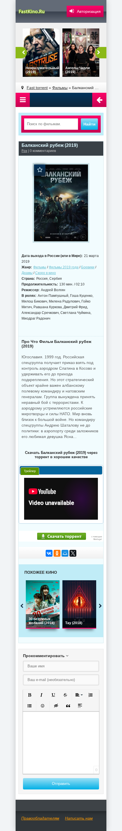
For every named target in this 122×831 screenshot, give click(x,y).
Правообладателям (40, 818)
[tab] (29, 471)
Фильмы (39, 267)
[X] (73, 553)
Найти (89, 124)
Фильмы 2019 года (64, 267)
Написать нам (79, 818)
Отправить (61, 783)
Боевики (87, 267)
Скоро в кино (45, 273)
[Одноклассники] (57, 553)
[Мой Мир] (65, 553)
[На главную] (35, 11)
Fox (24, 151)
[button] (29, 695)
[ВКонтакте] (49, 553)
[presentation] (30, 471)
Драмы (27, 273)
